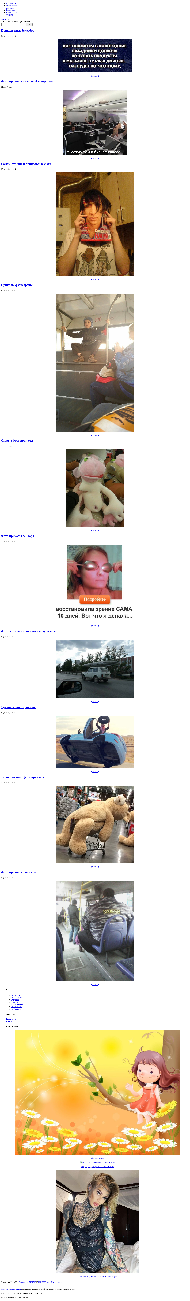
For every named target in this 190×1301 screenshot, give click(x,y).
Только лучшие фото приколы (22, 777)
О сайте (9, 15)
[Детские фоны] (97, 1154)
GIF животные (17, 1009)
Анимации (11, 3)
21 (41, 1282)
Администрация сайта (11, 1289)
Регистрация (11, 1019)
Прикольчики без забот (17, 30)
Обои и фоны (12, 5)
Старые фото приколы (17, 440)
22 (43, 1282)
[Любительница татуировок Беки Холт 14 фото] (97, 1273)
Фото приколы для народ (18, 872)
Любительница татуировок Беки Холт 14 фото (97, 1276)
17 (33, 1282)
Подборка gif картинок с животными (97, 1167)
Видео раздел (17, 997)
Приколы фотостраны (17, 285)
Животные (11, 10)
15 (29, 1282)
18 (35, 1282)
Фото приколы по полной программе (27, 81)
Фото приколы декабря (17, 536)
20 (39, 1282)
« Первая (21, 1282)
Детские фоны (97, 1158)
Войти (9, 1021)
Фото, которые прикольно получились (28, 631)
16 (31, 1282)
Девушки (10, 8)
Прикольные (11, 12)
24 (47, 1282)
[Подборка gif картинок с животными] (97, 1162)
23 (45, 1282)
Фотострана (6, 19)
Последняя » (56, 1282)
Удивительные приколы (18, 707)
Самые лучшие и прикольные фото (26, 163)
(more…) (95, 76)
